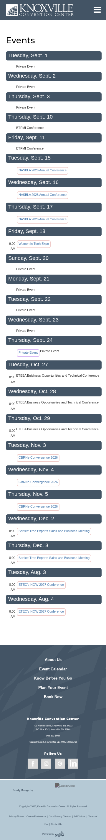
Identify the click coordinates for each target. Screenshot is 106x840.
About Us (53, 660)
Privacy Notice (16, 816)
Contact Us (56, 824)
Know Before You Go (53, 678)
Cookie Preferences (36, 816)
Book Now (53, 697)
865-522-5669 (53, 735)
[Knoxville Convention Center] (40, 10)
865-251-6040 (59, 741)
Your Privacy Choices (60, 816)
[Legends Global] (64, 790)
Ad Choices (79, 816)
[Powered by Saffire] (59, 834)
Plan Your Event (53, 688)
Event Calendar (53, 669)
